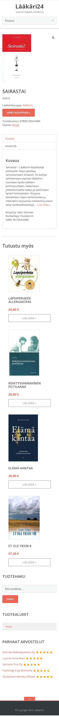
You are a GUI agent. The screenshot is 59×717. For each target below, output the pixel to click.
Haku (10, 599)
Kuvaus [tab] (9, 138)
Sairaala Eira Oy (12, 664)
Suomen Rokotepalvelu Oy (18, 652)
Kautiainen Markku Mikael (18, 676)
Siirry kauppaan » (18, 112)
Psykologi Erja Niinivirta (17, 670)
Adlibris (28, 105)
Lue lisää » (44, 205)
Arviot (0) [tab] (10, 146)
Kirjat (15, 125)
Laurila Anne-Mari (13, 658)
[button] (53, 37)
